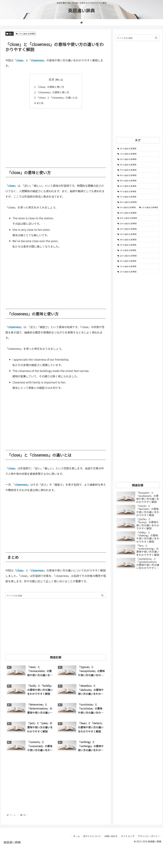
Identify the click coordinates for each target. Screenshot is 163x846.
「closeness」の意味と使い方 (52, 92)
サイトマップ (127, 836)
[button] (102, 595)
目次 (51, 79)
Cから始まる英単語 (26, 33)
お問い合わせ (111, 836)
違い (11, 33)
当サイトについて (92, 836)
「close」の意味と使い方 (50, 87)
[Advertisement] (55, 135)
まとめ (40, 103)
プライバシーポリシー (149, 836)
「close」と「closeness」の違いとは (57, 97)
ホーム (76, 836)
